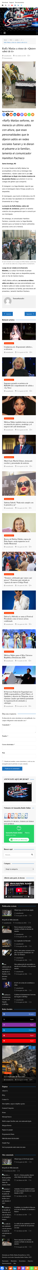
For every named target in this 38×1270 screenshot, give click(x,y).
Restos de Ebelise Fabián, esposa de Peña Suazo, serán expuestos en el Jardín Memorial (17, 541)
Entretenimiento (8, 58)
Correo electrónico (8, 744)
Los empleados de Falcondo (22, 941)
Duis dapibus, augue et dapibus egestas (13, 1104)
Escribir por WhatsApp (20, 839)
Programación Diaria (8, 1134)
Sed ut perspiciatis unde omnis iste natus (13, 1147)
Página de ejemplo (7, 1130)
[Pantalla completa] (32, 897)
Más (15, 1263)
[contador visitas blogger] (16, 816)
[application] (19, 890)
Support (11, 2)
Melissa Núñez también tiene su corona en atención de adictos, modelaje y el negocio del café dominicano (19, 424)
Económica (8, 1073)
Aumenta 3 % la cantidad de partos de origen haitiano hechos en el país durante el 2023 (24, 1191)
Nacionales (5, 1261)
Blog (3, 1095)
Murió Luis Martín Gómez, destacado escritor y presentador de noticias (18, 462)
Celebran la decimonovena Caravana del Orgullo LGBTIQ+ (25, 995)
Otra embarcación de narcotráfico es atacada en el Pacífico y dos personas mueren (25, 966)
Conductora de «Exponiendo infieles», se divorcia (18, 348)
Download (5, 2)
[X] (7, 114)
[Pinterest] (18, 114)
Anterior (8, 314)
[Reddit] (11, 114)
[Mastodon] (22, 114)
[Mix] (25, 114)
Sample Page (6, 1143)
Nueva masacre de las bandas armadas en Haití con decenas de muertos (23, 929)
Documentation (19, 2)
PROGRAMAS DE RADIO (10, 1138)
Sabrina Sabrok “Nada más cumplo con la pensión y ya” (18, 503)
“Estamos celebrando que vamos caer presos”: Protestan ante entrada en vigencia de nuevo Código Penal (18, 580)
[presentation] (30, 1047)
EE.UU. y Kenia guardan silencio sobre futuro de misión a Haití (24, 1176)
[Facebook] (4, 114)
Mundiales (14, 1261)
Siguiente (29, 314)
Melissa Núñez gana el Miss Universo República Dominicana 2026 (18, 656)
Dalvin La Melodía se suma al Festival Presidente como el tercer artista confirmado (18, 618)
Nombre (5, 736)
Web (3, 753)
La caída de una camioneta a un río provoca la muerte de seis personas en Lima (24, 1225)
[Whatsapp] (29, 114)
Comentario (6, 725)
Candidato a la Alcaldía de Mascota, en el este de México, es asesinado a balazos (24, 1209)
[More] (32, 114)
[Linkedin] (14, 114)
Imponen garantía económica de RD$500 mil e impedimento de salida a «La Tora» (18, 385)
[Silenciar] (29, 897)
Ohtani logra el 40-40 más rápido (23, 910)
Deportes (30, 1261)
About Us (5, 1091)
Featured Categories (8, 1108)
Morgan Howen (6, 1125)
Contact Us (5, 1099)
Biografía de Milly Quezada (10, 920)
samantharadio (7, 56)
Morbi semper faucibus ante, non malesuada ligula (16, 1121)
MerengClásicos (7, 1117)
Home (4, 1112)
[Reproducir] (6, 897)
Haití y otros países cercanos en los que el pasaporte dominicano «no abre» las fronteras (24, 952)
